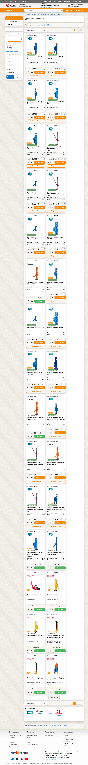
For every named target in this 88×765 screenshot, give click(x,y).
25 (9, 66)
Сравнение (79, 10)
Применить (10, 77)
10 (9, 62)
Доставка (29, 739)
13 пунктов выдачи (20, 1)
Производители (13, 744)
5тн (45, 24)
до (14, 39)
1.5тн (39, 24)
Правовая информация (69, 743)
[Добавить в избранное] (28, 72)
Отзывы (11, 746)
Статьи (65, 745)
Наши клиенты (13, 737)
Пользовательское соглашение (68, 740)
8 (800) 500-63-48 (54, 5)
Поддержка (67, 1)
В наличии (10, 72)
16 (9, 63)
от (7, 39)
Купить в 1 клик (36, 75)
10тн (48, 24)
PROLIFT (10, 48)
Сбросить (19, 77)
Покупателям (57, 1)
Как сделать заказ (32, 735)
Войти (80, 1)
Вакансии (11, 742)
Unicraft (10, 47)
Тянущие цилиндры (13, 29)
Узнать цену (35, 606)
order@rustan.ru (54, 759)
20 (9, 65)
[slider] (7, 41)
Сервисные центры (32, 744)
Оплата (29, 737)
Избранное (69, 10)
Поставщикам (49, 735)
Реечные (10, 27)
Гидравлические (12, 21)
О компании (47, 1)
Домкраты (10, 18)
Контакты (75, 1)
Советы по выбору (68, 748)
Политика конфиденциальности (69, 736)
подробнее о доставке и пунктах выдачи (55, 725)
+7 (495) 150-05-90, (53, 757)
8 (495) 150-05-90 (44, 5)
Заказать (39, 301)
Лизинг (29, 742)
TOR (9, 45)
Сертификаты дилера (15, 735)
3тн (42, 24)
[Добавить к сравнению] (32, 72)
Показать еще (54, 697)
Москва (9, 1)
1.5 (9, 55)
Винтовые (10, 24)
